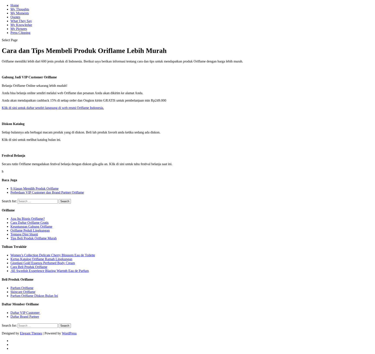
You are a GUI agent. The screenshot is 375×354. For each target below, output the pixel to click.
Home (14, 5)
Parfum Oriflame (21, 288)
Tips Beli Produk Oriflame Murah (33, 238)
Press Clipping (20, 33)
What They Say (21, 21)
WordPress (69, 333)
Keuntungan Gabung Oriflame (31, 226)
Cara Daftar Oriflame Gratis (29, 222)
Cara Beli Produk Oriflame (28, 267)
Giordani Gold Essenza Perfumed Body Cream (42, 263)
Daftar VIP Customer (25, 312)
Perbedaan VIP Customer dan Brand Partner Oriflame (47, 192)
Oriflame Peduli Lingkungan (30, 230)
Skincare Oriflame (22, 292)
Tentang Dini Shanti (24, 234)
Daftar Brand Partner (24, 316)
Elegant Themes (31, 333)
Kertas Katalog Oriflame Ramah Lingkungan (41, 259)
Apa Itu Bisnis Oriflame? (27, 219)
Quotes (15, 17)
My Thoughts (19, 9)
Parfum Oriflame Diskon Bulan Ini (34, 296)
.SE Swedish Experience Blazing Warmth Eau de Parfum (49, 271)
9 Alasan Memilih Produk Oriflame (34, 188)
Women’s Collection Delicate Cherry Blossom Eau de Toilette (52, 255)
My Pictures (18, 29)
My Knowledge (21, 25)
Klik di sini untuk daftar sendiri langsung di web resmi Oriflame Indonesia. (53, 108)
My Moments (19, 13)
